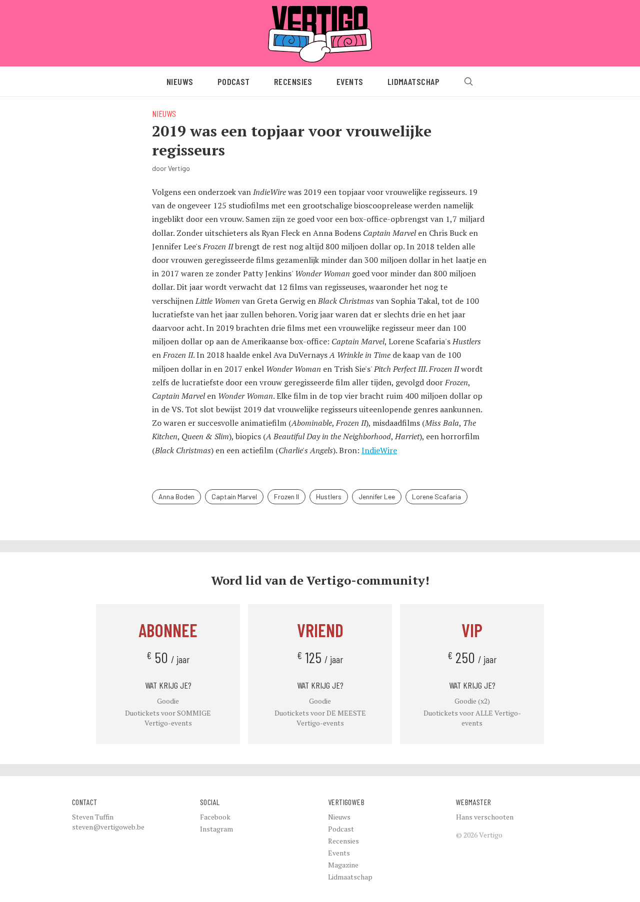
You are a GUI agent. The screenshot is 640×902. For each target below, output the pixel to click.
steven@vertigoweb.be (108, 827)
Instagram (216, 829)
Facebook (215, 817)
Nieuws (180, 81)
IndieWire (379, 450)
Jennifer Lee (376, 496)
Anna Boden (176, 496)
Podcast (234, 81)
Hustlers (329, 496)
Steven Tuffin (93, 817)
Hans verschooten (485, 817)
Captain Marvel (234, 496)
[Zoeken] (469, 81)
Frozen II (286, 496)
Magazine (343, 865)
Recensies (293, 81)
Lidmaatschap (414, 81)
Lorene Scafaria (436, 496)
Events (350, 81)
